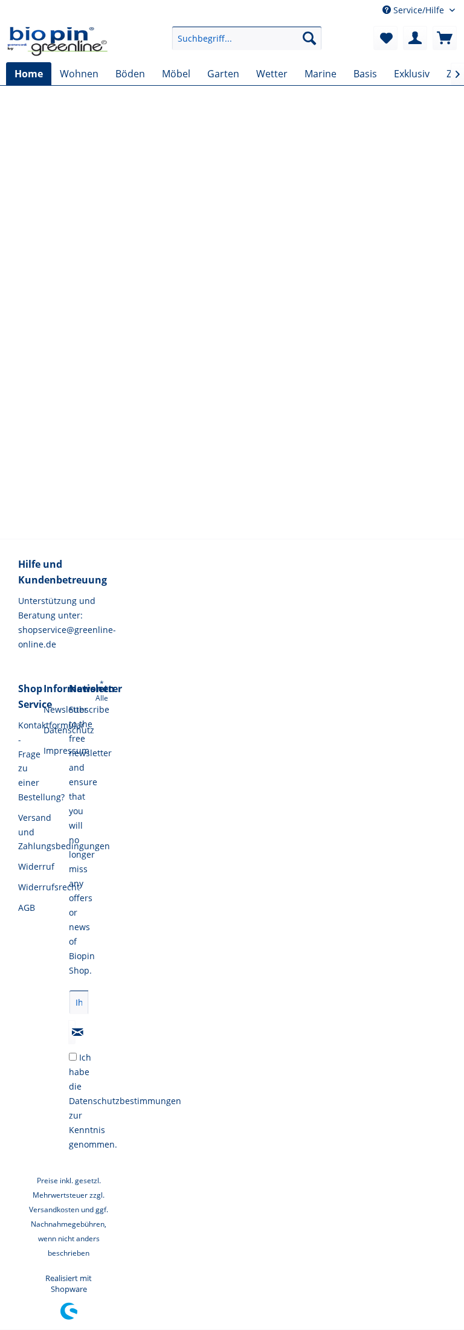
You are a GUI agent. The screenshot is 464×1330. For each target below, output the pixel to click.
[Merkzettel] (385, 38)
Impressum (53, 750)
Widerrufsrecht (27, 887)
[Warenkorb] (445, 38)
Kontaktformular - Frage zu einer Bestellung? (27, 761)
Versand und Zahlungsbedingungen (27, 832)
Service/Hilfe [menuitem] (418, 10)
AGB (26, 907)
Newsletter (53, 709)
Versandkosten (54, 1209)
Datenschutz (53, 730)
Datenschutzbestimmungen (125, 1101)
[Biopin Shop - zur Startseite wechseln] (57, 41)
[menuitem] (247, 38)
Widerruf (27, 866)
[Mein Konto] (415, 38)
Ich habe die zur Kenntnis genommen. (125, 1101)
